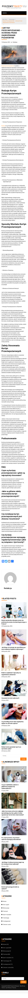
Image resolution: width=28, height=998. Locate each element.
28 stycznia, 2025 (5, 651)
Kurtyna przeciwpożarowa (7, 65)
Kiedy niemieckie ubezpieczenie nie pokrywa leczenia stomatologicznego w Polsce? (14, 622)
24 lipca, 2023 (4, 700)
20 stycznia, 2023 (5, 676)
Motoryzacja (6, 908)
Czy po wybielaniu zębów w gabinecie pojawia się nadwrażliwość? (10, 786)
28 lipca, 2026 (4, 841)
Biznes (4, 901)
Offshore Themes (11, 987)
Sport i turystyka (7, 914)
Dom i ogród (6, 904)
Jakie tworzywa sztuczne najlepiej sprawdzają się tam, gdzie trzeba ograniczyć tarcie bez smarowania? (12, 813)
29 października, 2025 (6, 626)
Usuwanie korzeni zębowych (10, 698)
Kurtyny (3, 125)
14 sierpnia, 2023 (5, 42)
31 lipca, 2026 (4, 790)
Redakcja (15, 42)
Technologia (6, 918)
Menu (5, 13)
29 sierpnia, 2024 (5, 725)
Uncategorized (6, 921)
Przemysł (5, 911)
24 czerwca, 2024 (5, 751)
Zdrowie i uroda (7, 924)
